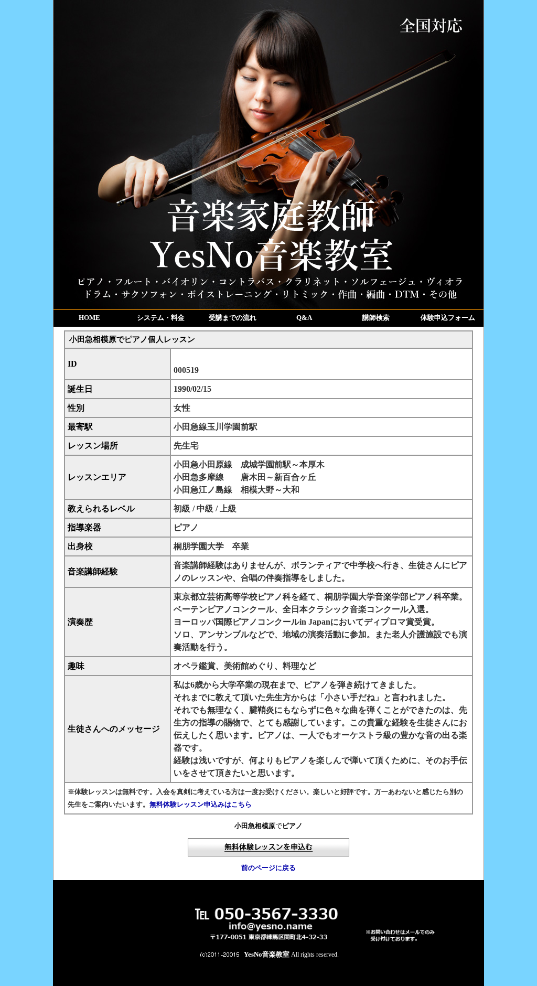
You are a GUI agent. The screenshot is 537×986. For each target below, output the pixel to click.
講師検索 (376, 317)
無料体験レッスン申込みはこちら (200, 804)
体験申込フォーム (448, 317)
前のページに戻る (268, 868)
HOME (89, 317)
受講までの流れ (232, 317)
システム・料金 (161, 317)
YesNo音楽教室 (266, 954)
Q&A (304, 317)
